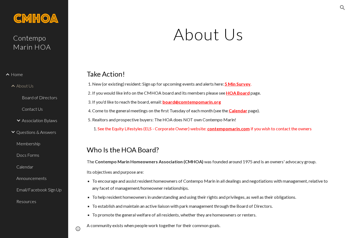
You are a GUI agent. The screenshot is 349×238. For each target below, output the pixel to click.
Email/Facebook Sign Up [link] (39, 189)
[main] (208, 34)
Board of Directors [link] (39, 97)
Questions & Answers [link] (36, 132)
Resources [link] (26, 201)
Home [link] (17, 74)
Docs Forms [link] (27, 155)
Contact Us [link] (32, 109)
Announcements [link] (31, 178)
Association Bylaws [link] (39, 120)
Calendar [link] (24, 166)
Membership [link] (28, 143)
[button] (342, 7)
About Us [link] (25, 85)
